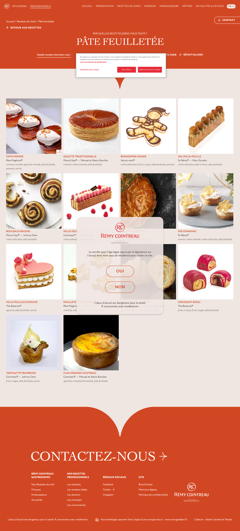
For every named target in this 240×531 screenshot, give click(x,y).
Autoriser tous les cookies (149, 69)
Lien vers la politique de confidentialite (93, 62)
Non (120, 287)
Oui (120, 271)
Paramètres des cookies (89, 69)
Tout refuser (127, 69)
